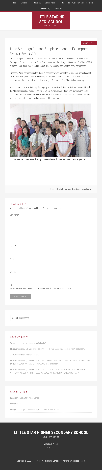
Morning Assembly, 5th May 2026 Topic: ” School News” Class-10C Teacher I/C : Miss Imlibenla (47, 349)
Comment (14, 215)
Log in (82, 461)
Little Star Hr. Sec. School (51, 19)
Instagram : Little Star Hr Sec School (24, 398)
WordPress (74, 461)
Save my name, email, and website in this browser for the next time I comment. (41, 288)
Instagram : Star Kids (18, 404)
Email (13, 259)
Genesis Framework (61, 461)
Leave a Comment (87, 189)
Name (13, 246)
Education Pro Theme (41, 461)
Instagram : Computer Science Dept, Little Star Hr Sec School (34, 409)
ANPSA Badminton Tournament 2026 (25, 355)
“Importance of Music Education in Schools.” (28, 343)
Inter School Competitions (72, 189)
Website (13, 272)
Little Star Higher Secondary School (51, 432)
